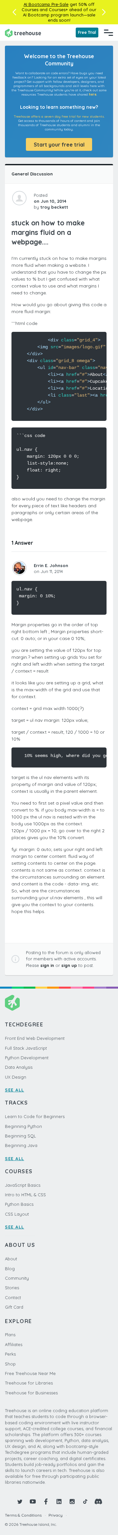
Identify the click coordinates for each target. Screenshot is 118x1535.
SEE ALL (14, 1089)
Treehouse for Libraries (29, 1383)
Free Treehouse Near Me (30, 1373)
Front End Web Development (35, 1038)
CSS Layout (17, 1214)
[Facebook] (45, 1501)
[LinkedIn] (59, 1501)
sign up (69, 965)
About (11, 1258)
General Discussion (32, 173)
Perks (10, 1354)
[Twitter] (19, 1501)
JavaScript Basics (22, 1185)
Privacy (56, 1515)
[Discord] (98, 1501)
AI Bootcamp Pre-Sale (46, 4)
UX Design (15, 1077)
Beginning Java (21, 1145)
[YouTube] (32, 1501)
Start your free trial (59, 144)
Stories (12, 1287)
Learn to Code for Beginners (35, 1116)
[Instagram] (72, 1501)
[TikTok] (85, 1501)
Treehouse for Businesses (31, 1392)
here (92, 94)
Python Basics (19, 1204)
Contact (13, 1297)
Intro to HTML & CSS (25, 1194)
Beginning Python (23, 1126)
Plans (10, 1334)
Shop (10, 1363)
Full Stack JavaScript (26, 1048)
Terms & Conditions (23, 1515)
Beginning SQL (20, 1135)
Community (17, 1278)
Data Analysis (18, 1067)
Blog (10, 1268)
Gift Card (14, 1307)
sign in (47, 965)
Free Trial (87, 32)
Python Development (27, 1057)
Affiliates (13, 1344)
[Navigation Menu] (108, 32)
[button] (14, 12)
